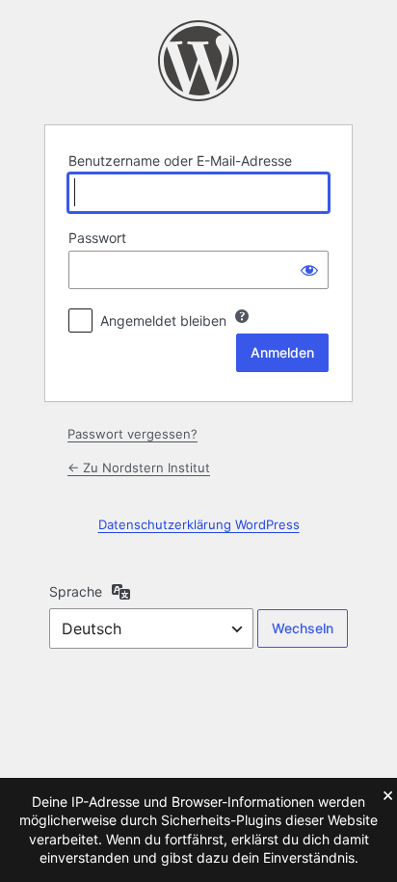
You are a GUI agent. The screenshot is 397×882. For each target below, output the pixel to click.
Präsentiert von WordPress (198, 60)
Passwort (97, 237)
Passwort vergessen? (132, 433)
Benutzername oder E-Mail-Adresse (180, 160)
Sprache (75, 591)
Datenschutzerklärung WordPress (199, 524)
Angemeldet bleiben (163, 320)
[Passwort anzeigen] (309, 270)
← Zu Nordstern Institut (138, 467)
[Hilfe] (241, 316)
